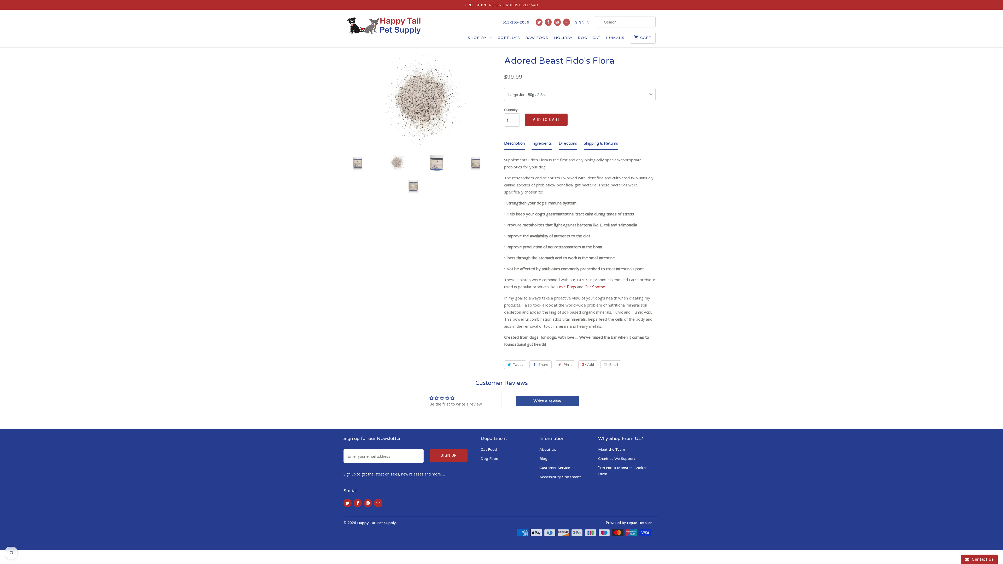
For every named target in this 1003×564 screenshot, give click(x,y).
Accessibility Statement (560, 477)
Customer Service (554, 468)
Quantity (511, 109)
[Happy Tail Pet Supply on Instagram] (557, 22)
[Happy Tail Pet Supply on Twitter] (539, 22)
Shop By (478, 38)
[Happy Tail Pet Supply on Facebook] (548, 22)
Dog (582, 38)
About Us (547, 449)
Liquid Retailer (639, 523)
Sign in (582, 22)
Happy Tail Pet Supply (376, 523)
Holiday (563, 38)
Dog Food (489, 458)
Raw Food (537, 38)
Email (613, 365)
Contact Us (981, 559)
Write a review (547, 401)
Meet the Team (611, 449)
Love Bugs (566, 287)
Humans (615, 38)
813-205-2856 (516, 22)
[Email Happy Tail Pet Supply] (566, 22)
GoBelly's (509, 38)
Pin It (568, 365)
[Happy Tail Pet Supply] (384, 25)
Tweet (518, 365)
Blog (543, 458)
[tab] (514, 144)
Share (543, 365)
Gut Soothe (595, 287)
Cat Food (489, 449)
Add (590, 365)
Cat (596, 38)
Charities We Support (616, 458)
